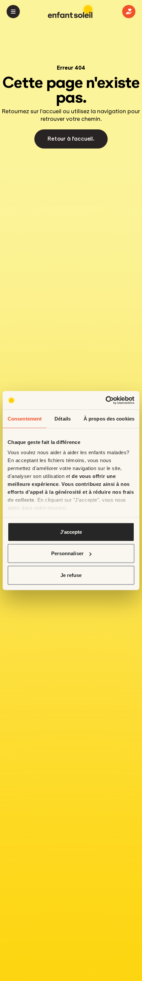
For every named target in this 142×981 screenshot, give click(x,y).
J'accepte (71, 531)
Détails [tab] (62, 418)
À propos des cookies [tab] (109, 418)
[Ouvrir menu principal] (13, 11)
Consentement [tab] (25, 418)
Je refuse (71, 575)
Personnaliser (67, 553)
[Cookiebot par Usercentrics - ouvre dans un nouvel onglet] (105, 400)
